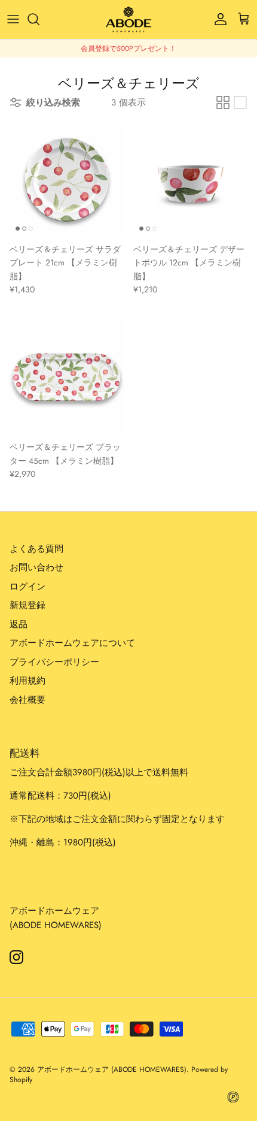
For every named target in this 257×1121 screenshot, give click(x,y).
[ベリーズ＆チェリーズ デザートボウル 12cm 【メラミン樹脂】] (190, 179)
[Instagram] (16, 957)
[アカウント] (217, 19)
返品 (18, 624)
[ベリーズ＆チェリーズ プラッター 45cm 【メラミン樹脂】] (67, 377)
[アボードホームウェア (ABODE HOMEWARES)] (128, 19)
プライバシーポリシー (54, 662)
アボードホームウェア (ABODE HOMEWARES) (111, 1069)
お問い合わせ (36, 567)
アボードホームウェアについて (72, 642)
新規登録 (27, 605)
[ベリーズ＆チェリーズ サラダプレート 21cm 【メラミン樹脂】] (67, 179)
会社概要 (27, 699)
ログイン (27, 586)
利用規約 (27, 680)
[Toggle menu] (13, 19)
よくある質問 (36, 548)
